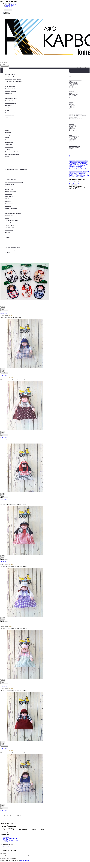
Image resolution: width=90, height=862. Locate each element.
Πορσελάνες (76, 160)
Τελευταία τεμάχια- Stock (79, 176)
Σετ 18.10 (81, 160)
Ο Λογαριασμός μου (7, 846)
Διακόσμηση (71, 160)
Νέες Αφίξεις (71, 176)
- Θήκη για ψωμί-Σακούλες (82, 164)
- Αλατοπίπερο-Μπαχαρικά (82, 161)
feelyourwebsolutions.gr (24, 860)
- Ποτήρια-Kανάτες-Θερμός (78, 168)
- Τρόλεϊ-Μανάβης (81, 173)
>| (3, 821)
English (8, 13)
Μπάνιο (70, 175)
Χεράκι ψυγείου (3, 313)
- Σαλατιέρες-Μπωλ (81, 169)
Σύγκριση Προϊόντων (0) (74, 183)
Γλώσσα (2, 9)
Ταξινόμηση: (71, 187)
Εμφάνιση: (71, 188)
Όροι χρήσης (5, 839)
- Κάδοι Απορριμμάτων (80, 165)
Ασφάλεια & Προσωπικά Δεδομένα (10, 838)
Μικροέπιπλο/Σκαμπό (84, 175)
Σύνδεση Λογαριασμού (9, 5)
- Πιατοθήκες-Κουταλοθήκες (80, 167)
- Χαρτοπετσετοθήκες (78, 174)
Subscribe (14, 858)
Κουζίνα (70, 156)
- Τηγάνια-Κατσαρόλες (80, 172)
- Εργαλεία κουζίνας (82, 163)
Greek (9, 9)
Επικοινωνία (5, 841)
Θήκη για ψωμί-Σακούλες (74, 157)
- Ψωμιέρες (85, 174)
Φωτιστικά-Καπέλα (76, 175)
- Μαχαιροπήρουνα (79, 166)
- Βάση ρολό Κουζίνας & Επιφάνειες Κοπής (78, 162)
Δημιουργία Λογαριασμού (10, 4)
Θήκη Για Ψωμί (3, 375)
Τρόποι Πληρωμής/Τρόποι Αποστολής (10, 840)
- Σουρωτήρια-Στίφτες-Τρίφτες (78, 171)
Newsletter (5, 847)
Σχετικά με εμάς (6, 837)
